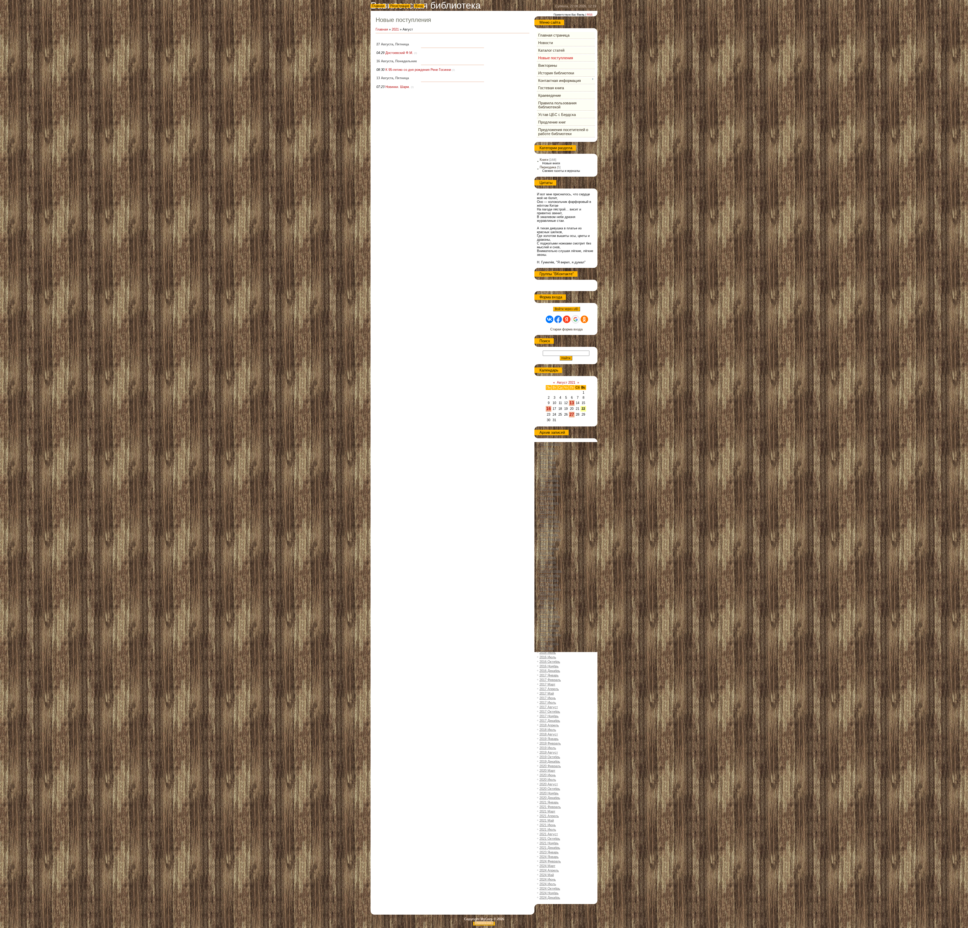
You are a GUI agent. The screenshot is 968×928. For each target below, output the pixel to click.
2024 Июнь (547, 879)
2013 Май (546, 507)
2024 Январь (549, 857)
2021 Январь (549, 802)
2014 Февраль (550, 539)
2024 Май (546, 875)
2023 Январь (549, 852)
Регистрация (399, 6)
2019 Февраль (550, 743)
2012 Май (546, 457)
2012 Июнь (547, 462)
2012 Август (548, 471)
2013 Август (548, 516)
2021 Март (547, 811)
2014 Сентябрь (550, 571)
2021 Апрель (549, 816)
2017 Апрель (549, 689)
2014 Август (548, 566)
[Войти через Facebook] (558, 319)
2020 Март (547, 770)
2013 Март (547, 498)
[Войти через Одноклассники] (584, 319)
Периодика (548, 167)
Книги (544, 160)
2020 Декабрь (549, 798)
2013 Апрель (549, 503)
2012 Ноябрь (549, 480)
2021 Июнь (547, 825)
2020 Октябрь (549, 789)
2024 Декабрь (549, 898)
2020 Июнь (547, 775)
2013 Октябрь (549, 521)
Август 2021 (566, 382)
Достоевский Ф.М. (399, 53)
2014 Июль (547, 562)
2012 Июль (547, 467)
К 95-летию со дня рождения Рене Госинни (418, 70)
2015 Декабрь (549, 625)
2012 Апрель (549, 453)
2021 (395, 29)
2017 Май (546, 693)
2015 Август (548, 612)
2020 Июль (547, 780)
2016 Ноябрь (549, 666)
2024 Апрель (549, 870)
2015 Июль (547, 607)
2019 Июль (547, 748)
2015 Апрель (549, 598)
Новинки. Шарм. (397, 87)
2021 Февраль (550, 807)
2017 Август (548, 707)
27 (571, 414)
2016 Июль (547, 657)
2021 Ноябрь (549, 843)
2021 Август (548, 834)
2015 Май (546, 603)
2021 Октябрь (549, 839)
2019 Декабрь (549, 761)
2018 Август (548, 734)
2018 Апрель (549, 725)
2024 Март (547, 866)
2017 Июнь (547, 698)
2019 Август (548, 752)
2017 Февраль (550, 680)
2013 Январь (549, 489)
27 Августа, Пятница (392, 44)
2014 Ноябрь (549, 580)
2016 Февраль (550, 634)
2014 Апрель (549, 548)
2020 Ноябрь (549, 793)
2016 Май (546, 648)
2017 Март (547, 684)
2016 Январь (549, 630)
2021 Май (546, 820)
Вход (419, 6)
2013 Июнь (547, 512)
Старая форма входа (566, 329)
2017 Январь (549, 675)
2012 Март (547, 448)
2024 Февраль (550, 861)
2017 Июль (547, 702)
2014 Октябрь (549, 575)
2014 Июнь (547, 557)
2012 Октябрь (549, 476)
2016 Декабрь (549, 671)
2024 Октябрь (549, 888)
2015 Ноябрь (549, 621)
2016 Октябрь (549, 662)
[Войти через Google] (575, 319)
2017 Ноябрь (549, 716)
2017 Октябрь (549, 712)
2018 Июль (547, 730)
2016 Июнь (547, 653)
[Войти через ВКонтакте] (549, 319)
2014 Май (546, 553)
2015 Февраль (550, 589)
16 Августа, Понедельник (396, 61)
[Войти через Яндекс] (566, 319)
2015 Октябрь (549, 616)
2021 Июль (547, 829)
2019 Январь (549, 739)
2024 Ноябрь (549, 893)
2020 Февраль (550, 766)
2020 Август (548, 784)
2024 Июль (547, 884)
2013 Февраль (550, 494)
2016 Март (547, 639)
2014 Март (547, 544)
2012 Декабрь (549, 485)
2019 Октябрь (549, 757)
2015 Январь (549, 584)
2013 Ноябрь (549, 526)
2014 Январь (549, 535)
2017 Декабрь (549, 721)
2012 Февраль (550, 444)
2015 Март (547, 594)
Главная (378, 6)
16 (548, 409)
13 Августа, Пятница (392, 78)
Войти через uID (566, 309)
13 (571, 403)
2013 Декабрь (549, 530)
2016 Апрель (549, 643)
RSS (589, 14)
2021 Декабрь (549, 848)
